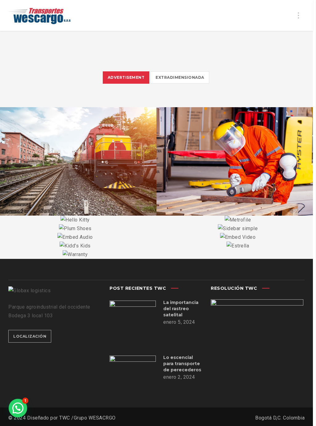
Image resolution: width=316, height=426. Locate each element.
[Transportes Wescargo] (39, 15)
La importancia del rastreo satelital (180, 309)
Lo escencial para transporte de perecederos (182, 364)
